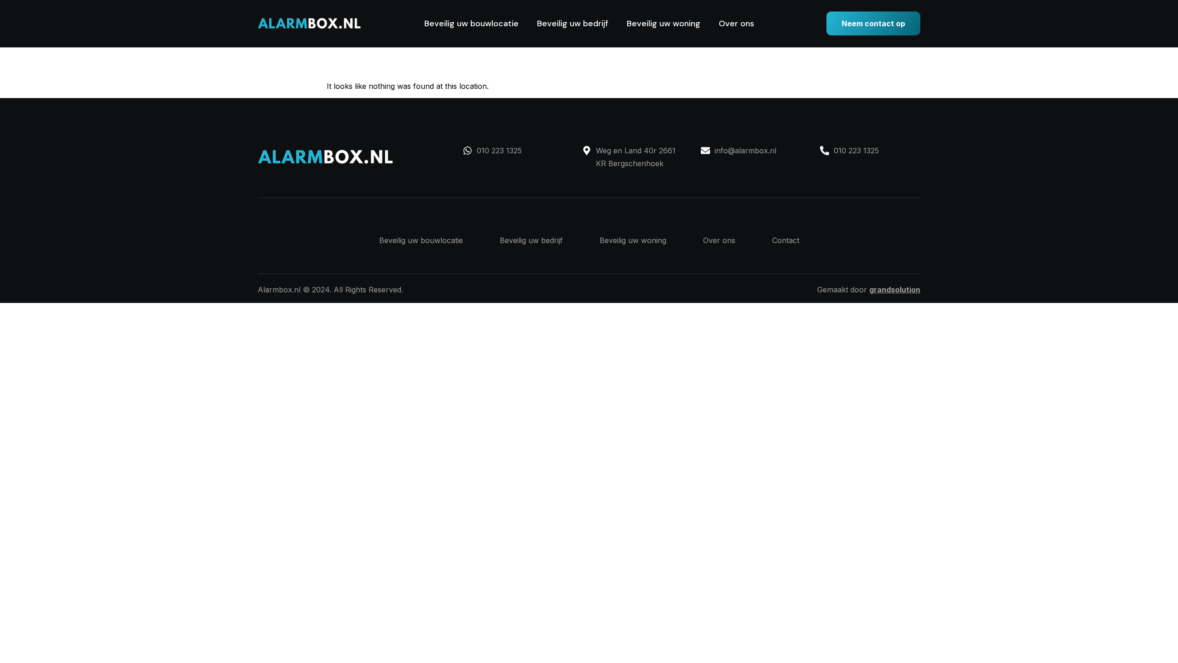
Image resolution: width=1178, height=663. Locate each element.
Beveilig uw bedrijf (572, 23)
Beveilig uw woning (663, 23)
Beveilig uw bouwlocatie (471, 23)
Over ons (736, 23)
